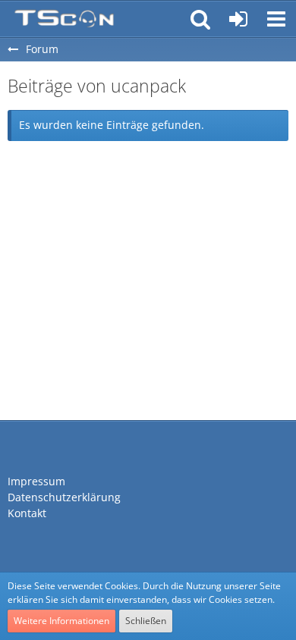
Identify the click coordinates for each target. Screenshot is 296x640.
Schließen (145, 620)
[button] (276, 19)
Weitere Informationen (61, 620)
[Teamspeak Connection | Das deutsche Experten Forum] (64, 19)
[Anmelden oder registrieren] (238, 19)
